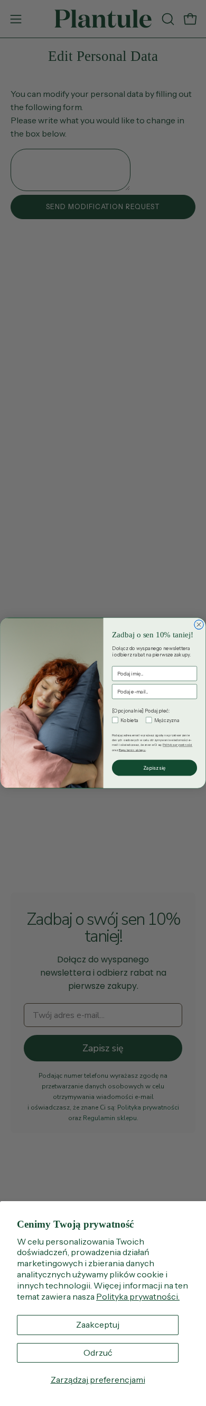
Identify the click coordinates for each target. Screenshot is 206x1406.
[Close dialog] (199, 624)
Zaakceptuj (97, 1324)
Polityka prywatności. (138, 1296)
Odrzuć (98, 1352)
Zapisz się (154, 767)
